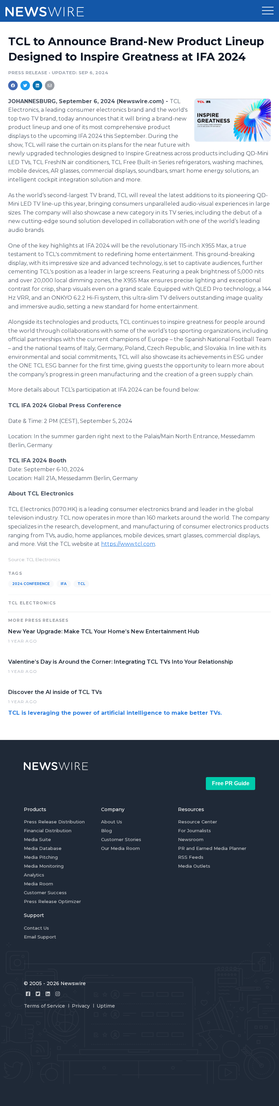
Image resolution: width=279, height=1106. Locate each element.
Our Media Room (120, 848)
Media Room (38, 883)
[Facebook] (28, 993)
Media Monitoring (44, 866)
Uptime (106, 1006)
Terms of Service (44, 1006)
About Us (111, 821)
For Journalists (194, 830)
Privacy (81, 1006)
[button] (268, 11)
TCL (81, 584)
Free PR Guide (230, 783)
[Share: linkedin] (37, 85)
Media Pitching (41, 857)
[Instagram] (57, 993)
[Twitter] (38, 993)
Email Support (40, 936)
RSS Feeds (190, 857)
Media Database (43, 848)
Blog (106, 830)
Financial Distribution (47, 830)
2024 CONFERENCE (31, 584)
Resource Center (197, 821)
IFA (64, 584)
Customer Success (45, 892)
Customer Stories (121, 839)
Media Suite (37, 839)
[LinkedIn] (48, 993)
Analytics (34, 875)
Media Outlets (194, 866)
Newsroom (190, 839)
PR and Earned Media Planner (212, 848)
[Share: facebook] (13, 85)
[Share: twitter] (25, 85)
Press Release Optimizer (52, 901)
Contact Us (36, 928)
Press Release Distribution (54, 821)
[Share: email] (50, 85)
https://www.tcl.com (128, 544)
